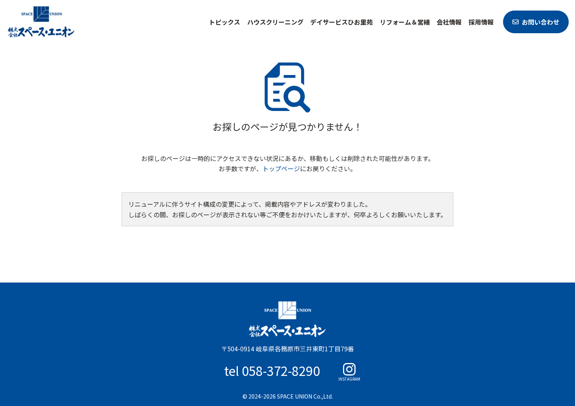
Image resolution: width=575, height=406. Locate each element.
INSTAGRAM (349, 378)
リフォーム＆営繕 (405, 22)
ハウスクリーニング (275, 22)
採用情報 (481, 22)
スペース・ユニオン (41, 22)
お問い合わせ (540, 22)
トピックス (224, 22)
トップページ (281, 168)
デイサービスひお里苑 (341, 22)
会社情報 (449, 22)
